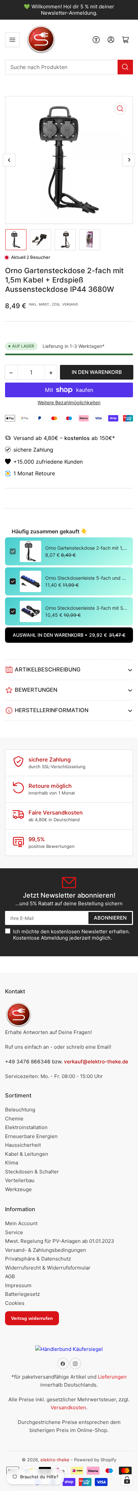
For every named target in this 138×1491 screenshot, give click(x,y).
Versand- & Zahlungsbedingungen (45, 1250)
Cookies (14, 1303)
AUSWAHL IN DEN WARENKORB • (69, 635)
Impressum (18, 1285)
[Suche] (125, 67)
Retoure (45, 473)
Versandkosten (68, 1407)
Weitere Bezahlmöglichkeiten (69, 402)
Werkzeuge (18, 1189)
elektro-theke (55, 1459)
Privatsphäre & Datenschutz (38, 1259)
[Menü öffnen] (12, 39)
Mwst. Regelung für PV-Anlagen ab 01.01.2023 (59, 1241)
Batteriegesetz (22, 1294)
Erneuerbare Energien (31, 1136)
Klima (11, 1162)
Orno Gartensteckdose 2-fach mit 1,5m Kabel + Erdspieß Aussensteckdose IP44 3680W (86, 548)
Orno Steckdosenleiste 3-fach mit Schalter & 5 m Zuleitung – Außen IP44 (86, 608)
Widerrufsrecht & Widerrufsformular (47, 1268)
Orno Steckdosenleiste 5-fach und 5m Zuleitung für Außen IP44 (86, 578)
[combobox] (69, 67)
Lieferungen (112, 1377)
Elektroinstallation (26, 1127)
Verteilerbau (19, 1180)
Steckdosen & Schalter (32, 1171)
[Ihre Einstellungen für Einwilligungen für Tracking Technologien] (127, 1480)
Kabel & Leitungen (26, 1154)
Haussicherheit (23, 1145)
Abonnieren (110, 918)
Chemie (14, 1118)
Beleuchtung (20, 1109)
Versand (24, 438)
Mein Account (21, 1223)
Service (14, 1232)
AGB (10, 1276)
